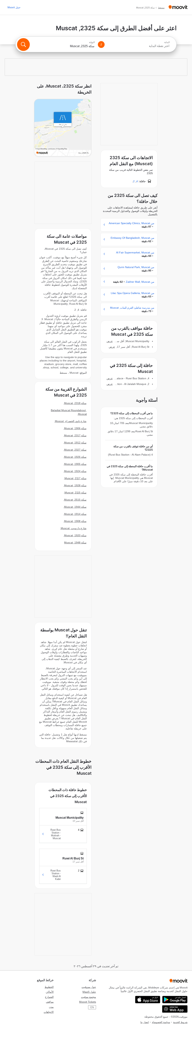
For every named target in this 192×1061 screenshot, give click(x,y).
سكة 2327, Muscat (75, 449)
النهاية (92, 42)
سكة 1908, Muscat (75, 521)
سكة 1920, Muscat (75, 535)
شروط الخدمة (180, 1022)
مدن (51, 1006)
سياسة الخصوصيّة (161, 1022)
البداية (167, 42)
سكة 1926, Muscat (75, 456)
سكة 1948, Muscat (75, 542)
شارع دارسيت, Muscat (73, 528)
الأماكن (50, 991)
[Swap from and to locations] (101, 44)
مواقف (50, 1001)
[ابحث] (23, 44)
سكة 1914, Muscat (75, 513)
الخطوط (49, 986)
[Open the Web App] (175, 1009)
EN (92, 1007)
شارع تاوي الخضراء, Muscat (70, 421)
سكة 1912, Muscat (75, 442)
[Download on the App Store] (147, 999)
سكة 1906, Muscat (75, 428)
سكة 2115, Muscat (75, 492)
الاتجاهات (49, 1011)
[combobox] (139, 46)
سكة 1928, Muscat (75, 485)
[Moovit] (178, 7)
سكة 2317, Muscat (75, 435)
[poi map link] (63, 128)
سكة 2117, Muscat (75, 478)
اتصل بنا (144, 1022)
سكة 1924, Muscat (75, 471)
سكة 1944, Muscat (75, 506)
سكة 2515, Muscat (75, 499)
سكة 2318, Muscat (75, 403)
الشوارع (49, 996)
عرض (109, 341)
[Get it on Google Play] (175, 999)
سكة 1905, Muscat (75, 464)
